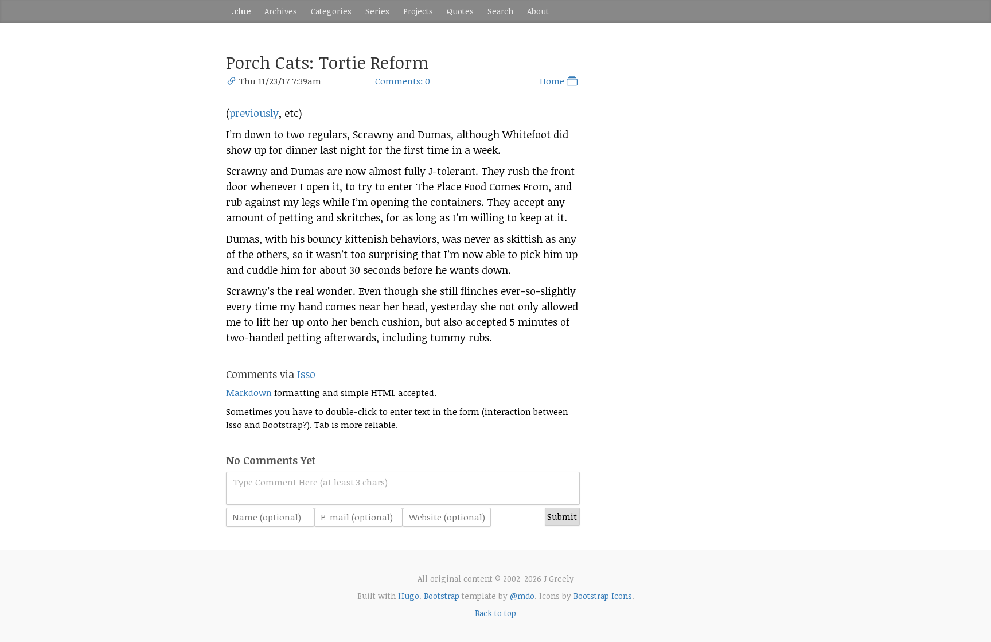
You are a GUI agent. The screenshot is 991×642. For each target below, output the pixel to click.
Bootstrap (441, 595)
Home (553, 81)
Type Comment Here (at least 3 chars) (310, 482)
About (538, 11)
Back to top (495, 613)
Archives (280, 11)
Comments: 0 (402, 81)
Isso (306, 374)
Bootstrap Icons (602, 595)
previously (254, 113)
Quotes (460, 11)
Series (377, 11)
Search (500, 11)
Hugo (408, 595)
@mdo (522, 595)
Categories (331, 11)
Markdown (249, 392)
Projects (418, 11)
